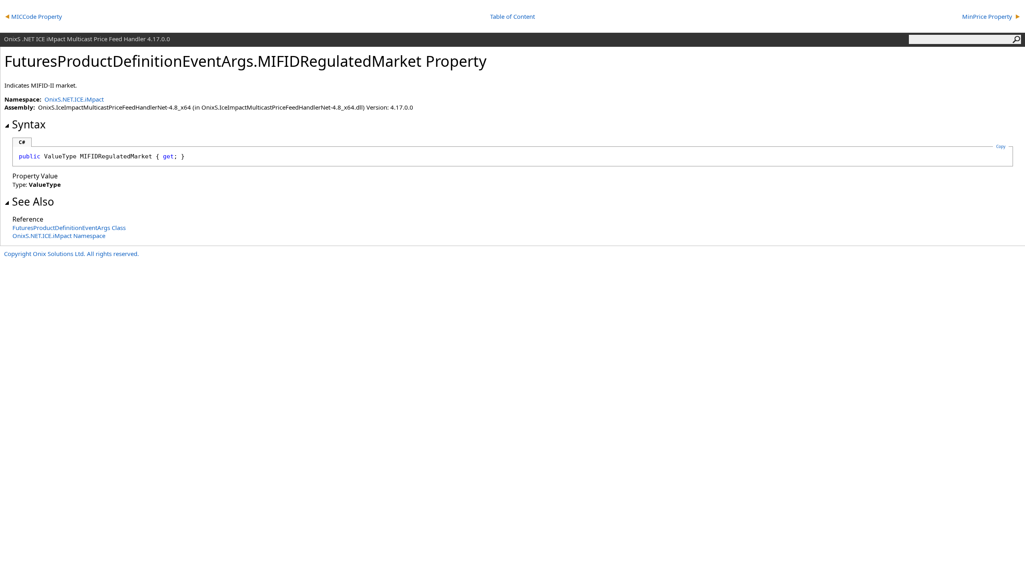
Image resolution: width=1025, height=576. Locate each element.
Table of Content (512, 16)
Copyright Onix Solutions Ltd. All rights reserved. (71, 254)
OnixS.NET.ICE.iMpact (74, 99)
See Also (33, 201)
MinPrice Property (988, 16)
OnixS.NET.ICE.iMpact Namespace (58, 236)
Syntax (29, 124)
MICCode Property (37, 16)
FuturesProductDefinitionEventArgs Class (69, 228)
